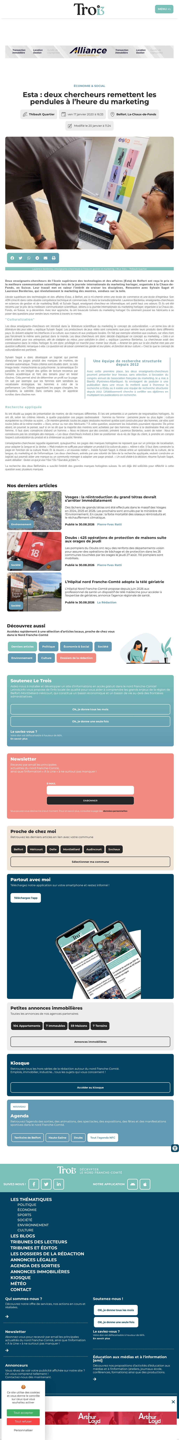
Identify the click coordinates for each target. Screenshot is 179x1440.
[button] (12, 258)
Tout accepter (23, 1412)
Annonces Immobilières (40, 1272)
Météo (18, 1284)
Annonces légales (33, 1260)
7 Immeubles (55, 1025)
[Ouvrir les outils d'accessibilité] (175, 1148)
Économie (27, 1210)
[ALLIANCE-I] (89, 72)
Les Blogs (22, 1236)
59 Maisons (79, 1025)
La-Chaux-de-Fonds (142, 114)
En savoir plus (18, 738)
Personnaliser (23, 1430)
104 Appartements (26, 1025)
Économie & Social (89, 86)
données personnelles (115, 811)
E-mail (51, 783)
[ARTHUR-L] (89, 1418)
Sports (24, 1215)
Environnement (21, 524)
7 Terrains (100, 1025)
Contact (20, 1290)
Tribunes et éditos (33, 1248)
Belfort (121, 114)
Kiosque (20, 1278)
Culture (25, 1230)
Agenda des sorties (35, 1266)
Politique (26, 1205)
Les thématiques (31, 1199)
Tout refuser (23, 1421)
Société (16, 565)
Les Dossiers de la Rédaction (47, 1254)
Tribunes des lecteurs (38, 1242)
